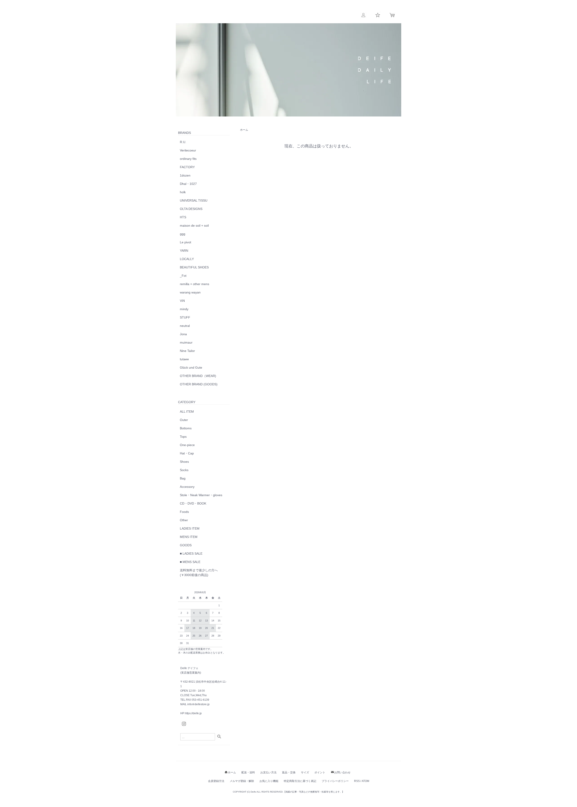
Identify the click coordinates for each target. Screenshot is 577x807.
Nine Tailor (187, 351)
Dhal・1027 (188, 184)
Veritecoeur (188, 150)
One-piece (187, 445)
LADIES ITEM (189, 528)
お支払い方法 (268, 772)
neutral (185, 326)
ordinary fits (188, 158)
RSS (357, 781)
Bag (182, 478)
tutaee (184, 359)
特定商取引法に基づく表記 (300, 781)
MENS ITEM (188, 537)
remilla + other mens (194, 284)
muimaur (186, 342)
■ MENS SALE (190, 562)
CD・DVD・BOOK (193, 503)
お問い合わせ (342, 772)
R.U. (183, 142)
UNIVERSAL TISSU (193, 200)
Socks (184, 470)
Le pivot (185, 242)
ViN (182, 300)
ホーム (244, 129)
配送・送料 (248, 772)
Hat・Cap (187, 453)
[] (220, 736)
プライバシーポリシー (335, 781)
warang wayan (190, 292)
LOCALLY (187, 259)
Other (184, 520)
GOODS (186, 545)
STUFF (185, 317)
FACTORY (187, 167)
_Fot (183, 275)
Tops (183, 436)
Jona (183, 334)
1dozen (185, 175)
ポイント (319, 772)
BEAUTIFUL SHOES (194, 267)
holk (183, 192)
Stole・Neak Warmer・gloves (201, 495)
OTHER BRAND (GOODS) (199, 384)
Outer (184, 420)
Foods (184, 512)
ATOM (365, 781)
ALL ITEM (187, 411)
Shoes (184, 461)
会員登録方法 (216, 781)
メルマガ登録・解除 (242, 781)
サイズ (305, 772)
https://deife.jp (193, 713)
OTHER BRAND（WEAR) (198, 376)
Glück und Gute (191, 367)
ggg (182, 234)
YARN (184, 250)
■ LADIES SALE (191, 553)
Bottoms (186, 428)
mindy (184, 309)
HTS (183, 217)
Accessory (187, 486)
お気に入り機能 (268, 781)
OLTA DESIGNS (191, 209)
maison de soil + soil (194, 225)
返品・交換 (288, 772)
